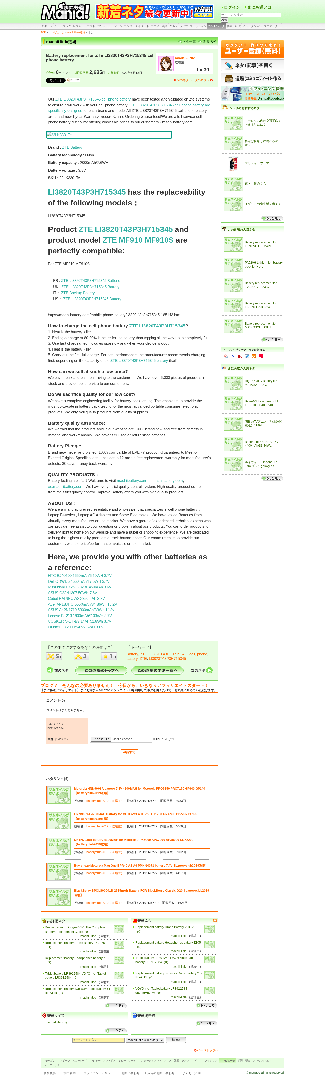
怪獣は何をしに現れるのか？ (261, 143)
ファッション (198, 26)
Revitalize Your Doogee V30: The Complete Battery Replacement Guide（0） (75, 930)
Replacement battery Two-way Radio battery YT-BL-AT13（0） (78, 991)
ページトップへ (207, 1050)
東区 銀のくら (255, 183)
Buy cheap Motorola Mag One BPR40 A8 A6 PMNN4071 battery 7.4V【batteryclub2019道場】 (141, 865)
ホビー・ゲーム (112, 26)
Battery (132, 654)
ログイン (232, 7)
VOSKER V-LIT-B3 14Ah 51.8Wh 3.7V (79, 621)
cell (192, 654)
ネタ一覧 (189, 41)
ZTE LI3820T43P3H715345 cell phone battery (93, 99)
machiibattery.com (132, 480)
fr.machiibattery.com (166, 480)
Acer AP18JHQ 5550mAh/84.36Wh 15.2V (82, 604)
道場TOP (209, 41)
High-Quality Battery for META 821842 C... (261, 383)
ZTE (143, 654)
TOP (43, 32)
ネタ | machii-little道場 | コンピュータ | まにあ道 (66, 11)
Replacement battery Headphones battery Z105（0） (77, 960)
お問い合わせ (130, 1073)
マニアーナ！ (272, 26)
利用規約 (69, 1073)
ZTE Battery (72, 147)
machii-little (185, 58)
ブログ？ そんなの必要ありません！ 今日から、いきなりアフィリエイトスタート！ (125, 685)
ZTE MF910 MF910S (138, 240)
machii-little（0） (57, 1022)
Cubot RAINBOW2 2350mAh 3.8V (76, 598)
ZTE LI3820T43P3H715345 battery (139, 360)
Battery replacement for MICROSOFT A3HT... (261, 325)
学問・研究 (234, 26)
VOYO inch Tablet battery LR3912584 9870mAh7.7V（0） (161, 991)
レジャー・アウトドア (87, 26)
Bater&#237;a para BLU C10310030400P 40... (261, 403)
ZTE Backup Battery (78, 293)
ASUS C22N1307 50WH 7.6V (72, 593)
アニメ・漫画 (159, 26)
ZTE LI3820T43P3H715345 (126, 229)
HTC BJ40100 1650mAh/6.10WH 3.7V (80, 575)
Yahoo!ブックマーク (226, 356)
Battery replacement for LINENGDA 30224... (261, 305)
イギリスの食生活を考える (263, 204)
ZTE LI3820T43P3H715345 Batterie (90, 280)
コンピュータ (216, 26)
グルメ (173, 26)
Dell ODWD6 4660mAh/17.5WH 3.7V (79, 581)
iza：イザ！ (261, 356)
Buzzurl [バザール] (240, 356)
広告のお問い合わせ (161, 1073)
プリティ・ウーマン (258, 163)
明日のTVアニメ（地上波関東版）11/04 (263, 423)
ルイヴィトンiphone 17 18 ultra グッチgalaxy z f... (263, 464)
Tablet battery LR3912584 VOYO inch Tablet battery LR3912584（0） (75, 976)
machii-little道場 (76, 32)
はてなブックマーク (233, 356)
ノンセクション (252, 26)
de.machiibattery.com (66, 486)
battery (132, 658)
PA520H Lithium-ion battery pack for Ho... (264, 265)
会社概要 (50, 1073)
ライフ (184, 26)
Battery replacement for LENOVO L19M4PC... (261, 244)
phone (202, 654)
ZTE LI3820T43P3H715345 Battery (90, 287)
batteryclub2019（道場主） (105, 801)
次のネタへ (202, 80)
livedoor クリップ (247, 356)
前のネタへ (184, 80)
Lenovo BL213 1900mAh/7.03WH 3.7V (80, 615)
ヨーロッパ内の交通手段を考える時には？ (263, 123)
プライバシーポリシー (98, 1073)
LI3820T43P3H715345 (87, 192)
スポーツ (47, 26)
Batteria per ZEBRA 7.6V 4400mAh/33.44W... (262, 444)
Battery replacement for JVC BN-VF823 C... (261, 285)
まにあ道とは (259, 7)
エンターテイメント (136, 26)
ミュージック (62, 26)
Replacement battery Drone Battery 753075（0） (75, 945)
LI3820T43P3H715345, (168, 654)
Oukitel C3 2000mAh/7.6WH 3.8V (76, 627)
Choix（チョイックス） (254, 356)
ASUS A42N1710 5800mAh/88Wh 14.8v (81, 610)
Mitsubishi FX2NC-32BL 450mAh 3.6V (79, 587)
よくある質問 (191, 1073)
